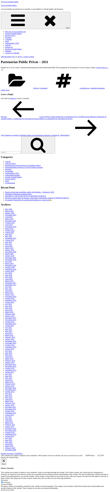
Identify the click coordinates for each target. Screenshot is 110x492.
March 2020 (9, 254)
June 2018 (8, 275)
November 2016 (10, 296)
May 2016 (8, 308)
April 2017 (9, 291)
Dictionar (8, 37)
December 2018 (10, 265)
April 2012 (9, 399)
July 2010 (8, 438)
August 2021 (9, 240)
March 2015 (9, 335)
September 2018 (10, 269)
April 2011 (8, 421)
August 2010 (9, 436)
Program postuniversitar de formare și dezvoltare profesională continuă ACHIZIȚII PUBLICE (37, 198)
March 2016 (9, 312)
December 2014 (10, 341)
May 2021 (8, 244)
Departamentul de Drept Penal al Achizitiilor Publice (23, 165)
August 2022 (9, 232)
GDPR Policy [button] (90, 455)
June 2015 (8, 329)
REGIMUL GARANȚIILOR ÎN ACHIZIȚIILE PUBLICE (25, 196)
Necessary (6, 482)
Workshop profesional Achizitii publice (18, 194)
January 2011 (9, 427)
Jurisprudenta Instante (12, 175)
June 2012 (8, 395)
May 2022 (8, 236)
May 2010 (8, 442)
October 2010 (10, 432)
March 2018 (9, 281)
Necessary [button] (4, 480)
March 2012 (9, 401)
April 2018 (9, 279)
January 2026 (9, 213)
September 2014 (10, 347)
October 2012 (10, 392)
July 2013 (8, 374)
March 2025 (9, 219)
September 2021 (10, 238)
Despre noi (9, 47)
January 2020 (9, 256)
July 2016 (8, 304)
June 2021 (8, 242)
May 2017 (8, 289)
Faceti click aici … (102, 67)
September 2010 (10, 434)
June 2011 (8, 419)
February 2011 (10, 425)
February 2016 (10, 314)
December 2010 (10, 428)
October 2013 (10, 368)
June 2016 (8, 306)
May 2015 (8, 331)
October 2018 (10, 267)
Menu (68, 28)
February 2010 (10, 448)
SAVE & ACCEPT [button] (7, 490)
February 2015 (10, 337)
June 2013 (8, 376)
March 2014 (9, 359)
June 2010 (8, 440)
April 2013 (9, 380)
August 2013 (9, 372)
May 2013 (8, 378)
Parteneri (8, 51)
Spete (7, 41)
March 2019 (9, 263)
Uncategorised (10, 183)
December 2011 (10, 407)
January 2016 (9, 316)
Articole (8, 45)
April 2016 (9, 310)
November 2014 (10, 343)
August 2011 (9, 415)
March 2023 (9, 228)
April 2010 (9, 444)
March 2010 (9, 446)
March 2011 (9, 423)
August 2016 (9, 302)
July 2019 (8, 262)
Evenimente (43, 88)
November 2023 (10, 227)
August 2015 (9, 326)
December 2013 (10, 364)
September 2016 (10, 300)
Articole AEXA (10, 163)
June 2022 (8, 234)
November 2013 (10, 366)
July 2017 (8, 287)
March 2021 (9, 248)
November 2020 (10, 252)
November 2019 (10, 260)
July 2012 (8, 394)
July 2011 (8, 417)
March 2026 (9, 211)
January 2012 (9, 405)
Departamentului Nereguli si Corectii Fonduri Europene (24, 167)
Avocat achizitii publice (9, 5)
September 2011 (10, 413)
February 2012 (10, 403)
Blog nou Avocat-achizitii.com (15, 32)
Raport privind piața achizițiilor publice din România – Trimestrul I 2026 (29, 192)
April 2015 (9, 333)
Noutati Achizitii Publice (13, 34)
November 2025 (10, 215)
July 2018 (8, 273)
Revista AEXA (10, 35)
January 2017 (9, 295)
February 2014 (10, 361)
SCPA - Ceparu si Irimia (26, 57)
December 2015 (10, 318)
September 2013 (10, 370)
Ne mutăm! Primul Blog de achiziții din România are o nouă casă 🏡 (28, 200)
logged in (13, 98)
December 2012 (10, 388)
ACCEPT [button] (100, 455)
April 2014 (9, 357)
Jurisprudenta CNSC (12, 43)
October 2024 (10, 223)
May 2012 (8, 397)
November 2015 (10, 320)
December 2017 (10, 283)
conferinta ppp (84, 88)
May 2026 (8, 209)
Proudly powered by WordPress (11, 453)
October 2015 (10, 322)
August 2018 (9, 271)
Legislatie (8, 39)
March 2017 (9, 293)
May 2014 (8, 355)
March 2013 (9, 382)
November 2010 (10, 430)
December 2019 (10, 258)
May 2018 (8, 277)
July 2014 (8, 351)
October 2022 (10, 230)
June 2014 (8, 353)
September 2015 (10, 324)
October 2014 (10, 345)
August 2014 (9, 349)
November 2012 (10, 390)
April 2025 (9, 217)
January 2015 (9, 339)
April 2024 (9, 225)
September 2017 (10, 285)
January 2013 (9, 386)
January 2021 (9, 250)
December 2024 (10, 221)
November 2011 (10, 409)
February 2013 (10, 384)
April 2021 (9, 246)
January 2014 (9, 362)
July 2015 (8, 328)
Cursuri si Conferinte (12, 53)
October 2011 (9, 411)
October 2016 (10, 298)
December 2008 (10, 450)
